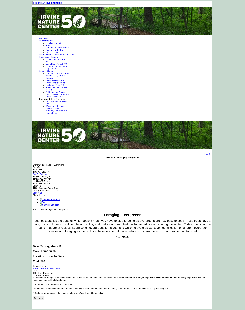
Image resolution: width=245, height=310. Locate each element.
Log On (207, 154)
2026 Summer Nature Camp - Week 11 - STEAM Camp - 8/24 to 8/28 (57, 94)
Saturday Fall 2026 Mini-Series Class (57, 112)
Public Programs (46, 41)
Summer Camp (46, 71)
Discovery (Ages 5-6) (55, 83)
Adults (49, 45)
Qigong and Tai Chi (54, 50)
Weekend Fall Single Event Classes (55, 107)
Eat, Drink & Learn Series (57, 48)
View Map (37, 193)
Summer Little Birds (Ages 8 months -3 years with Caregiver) (57, 75)
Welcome (43, 38)
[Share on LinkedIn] (49, 205)
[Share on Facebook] (50, 199)
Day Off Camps (53, 52)
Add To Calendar (40, 174)
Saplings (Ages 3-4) (55, 80)
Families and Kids (54, 43)
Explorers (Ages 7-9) (55, 85)
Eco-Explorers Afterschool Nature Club (56, 55)
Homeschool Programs (49, 57)
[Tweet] (44, 202)
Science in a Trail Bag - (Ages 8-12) (56, 67)
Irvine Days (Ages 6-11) (56, 64)
